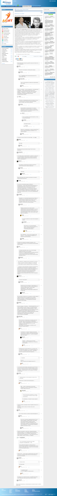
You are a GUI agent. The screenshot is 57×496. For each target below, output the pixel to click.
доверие (49, 97)
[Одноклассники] (19, 59)
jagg (21, 415)
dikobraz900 (23, 390)
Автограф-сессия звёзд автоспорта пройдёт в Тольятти (49, 42)
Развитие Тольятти (5, 61)
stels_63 (20, 96)
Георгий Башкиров (51, 96)
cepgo (26, 230)
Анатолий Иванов (47, 83)
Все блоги (3, 63)
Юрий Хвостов (51, 107)
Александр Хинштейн (50, 81)
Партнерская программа (36, 491)
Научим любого (6, 37)
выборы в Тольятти (48, 89)
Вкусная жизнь (4, 55)
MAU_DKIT (4, 22)
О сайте (25, 490)
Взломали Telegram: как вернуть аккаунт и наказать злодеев (49, 25)
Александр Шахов (49, 82)
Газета (10, 492)
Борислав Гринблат (48, 86)
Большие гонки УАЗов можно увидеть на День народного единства (49, 29)
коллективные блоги (27, 6)
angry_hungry (22, 78)
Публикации (46, 14)
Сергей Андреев (49, 103)
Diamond (21, 257)
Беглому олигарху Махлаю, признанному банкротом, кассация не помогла (49, 62)
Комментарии (51, 14)
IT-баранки (52, 26)
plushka (20, 180)
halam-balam (20, 316)
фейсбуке (23, 75)
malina (23, 133)
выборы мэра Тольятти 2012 (50, 95)
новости (3, 6)
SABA (46, 19)
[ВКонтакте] (16, 59)
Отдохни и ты (6, 40)
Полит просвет (51, 51)
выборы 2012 (51, 88)
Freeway (21, 167)
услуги (16, 6)
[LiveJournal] (21, 59)
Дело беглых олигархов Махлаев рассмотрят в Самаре (49, 70)
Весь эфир (51, 76)
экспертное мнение (10, 6)
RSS (54, 76)
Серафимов (51, 102)
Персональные (17, 491)
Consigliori (20, 194)
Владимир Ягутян (51, 87)
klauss (47, 56)
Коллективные (17, 490)
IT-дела (5, 43)
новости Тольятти (49, 101)
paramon (21, 204)
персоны (20, 6)
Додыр (3, 56)
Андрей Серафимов (49, 84)
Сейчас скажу (4, 49)
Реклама (33, 490)
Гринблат (46, 97)
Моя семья (5, 36)
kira (20, 328)
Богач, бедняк (6, 28)
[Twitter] (18, 59)
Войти (3, 489)
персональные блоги (36, 6)
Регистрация (4, 490)
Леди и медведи (6, 34)
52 (41, 56)
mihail (21, 145)
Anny (22, 85)
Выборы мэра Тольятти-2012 (22, 9)
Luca (19, 246)
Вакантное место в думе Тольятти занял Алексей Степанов (49, 50)
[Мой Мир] (20, 59)
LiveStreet (52, 494)
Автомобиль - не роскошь (48, 30)
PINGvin (20, 139)
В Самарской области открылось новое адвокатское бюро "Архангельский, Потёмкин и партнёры (49, 34)
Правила (25, 491)
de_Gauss (21, 281)
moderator (47, 16)
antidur (47, 49)
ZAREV (23, 238)
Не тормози (6, 39)
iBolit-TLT (23, 173)
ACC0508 (47, 61)
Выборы (47, 88)
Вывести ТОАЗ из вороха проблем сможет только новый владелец (49, 73)
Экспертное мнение (5, 48)
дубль (35, 137)
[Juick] (22, 59)
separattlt (20, 457)
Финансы (50, 35)
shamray (25, 56)
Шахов (47, 107)
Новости (10, 490)
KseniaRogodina (22, 437)
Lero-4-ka (47, 41)
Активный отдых (4, 50)
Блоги (10, 491)
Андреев (52, 83)
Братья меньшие (6, 31)
